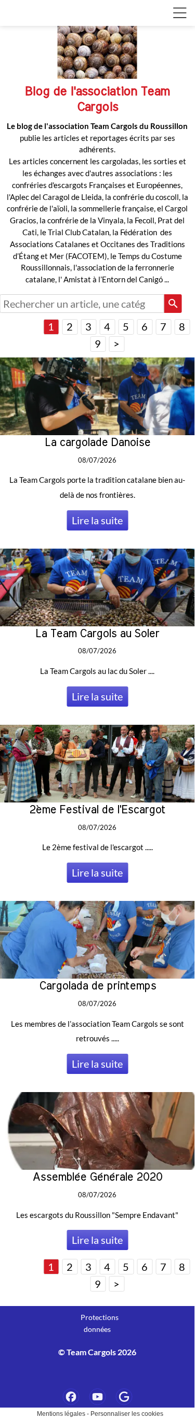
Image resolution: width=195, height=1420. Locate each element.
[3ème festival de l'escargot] (123, 1396)
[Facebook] (70, 1396)
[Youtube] (97, 1396)
